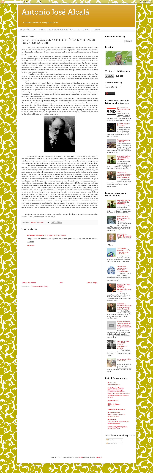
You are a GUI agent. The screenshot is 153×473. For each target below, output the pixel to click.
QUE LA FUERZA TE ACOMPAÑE (123, 124)
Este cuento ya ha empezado (117, 427)
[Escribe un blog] (54, 222)
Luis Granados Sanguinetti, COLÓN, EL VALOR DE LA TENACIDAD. (123, 251)
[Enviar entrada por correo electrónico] (47, 222)
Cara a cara (112, 383)
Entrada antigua (92, 283)
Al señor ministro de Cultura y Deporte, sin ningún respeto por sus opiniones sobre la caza (124, 325)
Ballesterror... (112, 420)
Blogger (99, 457)
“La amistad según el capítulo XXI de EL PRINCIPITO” (123, 158)
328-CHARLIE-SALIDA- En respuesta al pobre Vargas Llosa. (124, 236)
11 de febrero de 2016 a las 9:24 (55, 235)
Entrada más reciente (29, 283)
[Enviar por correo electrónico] (52, 222)
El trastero (83, 29)
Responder (31, 245)
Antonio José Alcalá (55, 12)
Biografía (24, 29)
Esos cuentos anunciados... (61, 29)
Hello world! (111, 406)
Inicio (61, 283)
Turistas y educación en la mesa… (123, 141)
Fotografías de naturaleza (116, 409)
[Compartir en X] (56, 222)
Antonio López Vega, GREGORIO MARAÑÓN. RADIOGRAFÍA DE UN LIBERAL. (124, 287)
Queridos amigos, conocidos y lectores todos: (123, 109)
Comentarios (112, 443)
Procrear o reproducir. (114, 384)
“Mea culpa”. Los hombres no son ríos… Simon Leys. (124, 218)
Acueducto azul (113, 400)
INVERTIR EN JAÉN (114, 428)
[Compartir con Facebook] (58, 222)
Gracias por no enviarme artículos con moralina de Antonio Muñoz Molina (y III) (124, 174)
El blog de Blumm (114, 404)
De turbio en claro (114, 413)
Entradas (111, 440)
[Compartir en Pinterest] (61, 222)
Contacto (97, 29)
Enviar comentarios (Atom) (39, 286)
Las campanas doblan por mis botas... (124, 360)
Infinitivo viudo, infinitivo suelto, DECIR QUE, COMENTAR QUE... (123, 269)
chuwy (81, 457)
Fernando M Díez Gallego (35, 235)
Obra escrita (39, 29)
